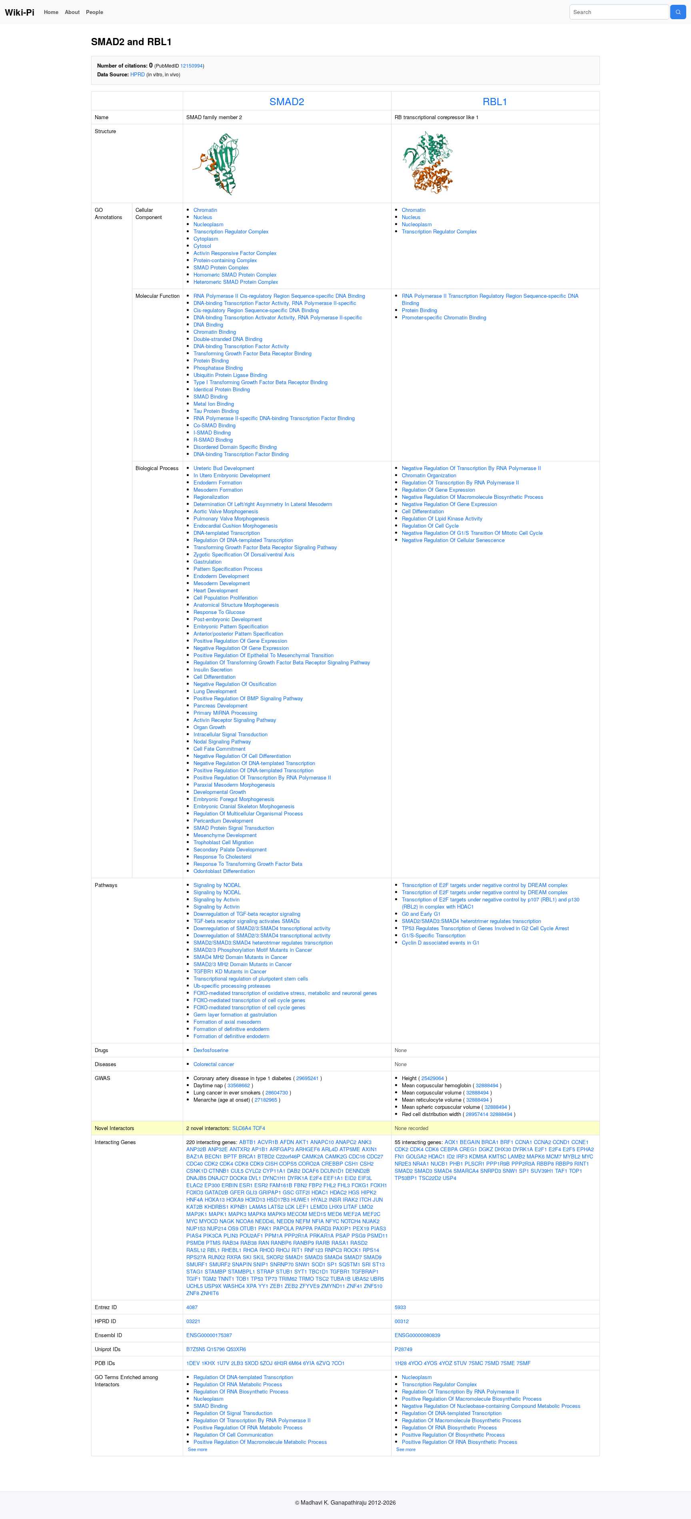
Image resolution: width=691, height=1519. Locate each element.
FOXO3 (194, 1192)
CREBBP (332, 1163)
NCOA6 (245, 1221)
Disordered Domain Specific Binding (235, 447)
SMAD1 (294, 1257)
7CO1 (338, 1363)
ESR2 (261, 1185)
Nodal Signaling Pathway (222, 741)
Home (51, 12)
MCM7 (553, 1156)
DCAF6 (310, 1170)
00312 (402, 1321)
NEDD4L (265, 1221)
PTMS (213, 1242)
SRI (366, 1264)
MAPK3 (237, 1214)
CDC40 (194, 1163)
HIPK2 (368, 1192)
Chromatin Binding (215, 331)
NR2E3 (403, 1163)
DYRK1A (298, 1178)
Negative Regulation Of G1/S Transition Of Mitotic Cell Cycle (472, 532)
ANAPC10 (322, 1142)
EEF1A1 (333, 1178)
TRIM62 (288, 1278)
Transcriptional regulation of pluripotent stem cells (251, 978)
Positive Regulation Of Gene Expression (240, 640)
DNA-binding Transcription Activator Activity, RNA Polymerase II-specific (278, 317)
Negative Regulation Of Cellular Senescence (453, 540)
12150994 (191, 65)
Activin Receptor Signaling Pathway (235, 720)
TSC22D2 (430, 1178)
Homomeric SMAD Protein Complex (235, 274)
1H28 (401, 1363)
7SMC (476, 1363)
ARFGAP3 (282, 1149)
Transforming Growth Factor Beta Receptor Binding (253, 353)
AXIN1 (369, 1149)
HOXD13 (255, 1199)
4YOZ (445, 1363)
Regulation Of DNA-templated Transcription (243, 540)
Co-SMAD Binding (215, 425)
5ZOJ (266, 1363)
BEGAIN (470, 1142)
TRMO (306, 1278)
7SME (508, 1363)
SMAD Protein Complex (221, 267)
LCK (290, 1206)
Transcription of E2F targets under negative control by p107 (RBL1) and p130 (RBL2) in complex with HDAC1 (490, 902)
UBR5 (377, 1278)
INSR (335, 1199)
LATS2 (276, 1206)
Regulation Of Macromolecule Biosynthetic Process (461, 1420)
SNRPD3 (490, 1170)
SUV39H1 (542, 1170)
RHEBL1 (232, 1250)
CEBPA (449, 1149)
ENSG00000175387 (209, 1335)
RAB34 (230, 1242)
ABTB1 (247, 1142)
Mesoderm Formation (218, 489)
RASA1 (340, 1242)
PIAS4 (194, 1235)
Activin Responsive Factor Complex (235, 253)
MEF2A (352, 1214)
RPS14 (371, 1250)
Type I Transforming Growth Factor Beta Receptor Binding (261, 382)
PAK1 (265, 1228)
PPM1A (274, 1235)
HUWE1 (300, 1199)
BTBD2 (266, 1156)
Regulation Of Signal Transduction (233, 1413)
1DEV (193, 1363)
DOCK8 (238, 1178)
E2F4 (316, 1178)
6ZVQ (323, 1363)
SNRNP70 (282, 1264)
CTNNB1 (219, 1170)
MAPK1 (218, 1214)
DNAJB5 (196, 1178)
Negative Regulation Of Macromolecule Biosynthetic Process (472, 496)
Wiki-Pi (19, 12)
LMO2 (366, 1206)
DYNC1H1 (274, 1178)
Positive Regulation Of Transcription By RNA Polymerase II (262, 777)
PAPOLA (283, 1228)
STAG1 (194, 1271)
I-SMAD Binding (212, 432)
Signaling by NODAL (217, 885)
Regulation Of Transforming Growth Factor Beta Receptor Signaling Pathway (282, 662)
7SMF (524, 1363)
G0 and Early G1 (421, 913)
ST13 (378, 1264)
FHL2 (330, 1185)
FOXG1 (360, 1185)
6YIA (309, 1363)
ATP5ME (350, 1149)
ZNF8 (192, 1293)
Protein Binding (211, 360)
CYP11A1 (274, 1170)
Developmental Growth (220, 791)
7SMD (492, 1363)
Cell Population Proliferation (226, 597)
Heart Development (216, 590)
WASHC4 (234, 1286)
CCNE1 (580, 1142)
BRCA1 (247, 1156)
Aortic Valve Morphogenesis (226, 511)
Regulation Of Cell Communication (233, 1434)
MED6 (335, 1214)
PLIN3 (231, 1235)
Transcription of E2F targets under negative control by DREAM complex (485, 885)
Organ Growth (210, 727)
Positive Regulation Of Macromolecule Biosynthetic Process (472, 1398)
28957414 (477, 1114)
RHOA (250, 1250)
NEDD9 (285, 1221)
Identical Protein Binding (222, 389)
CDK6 (432, 1149)
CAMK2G (336, 1156)
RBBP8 (545, 1163)
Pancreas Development (221, 705)
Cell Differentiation (215, 676)
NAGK (227, 1221)
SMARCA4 (466, 1170)
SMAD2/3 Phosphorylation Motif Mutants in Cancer (253, 949)
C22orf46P (288, 1156)
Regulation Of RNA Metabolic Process (238, 1384)
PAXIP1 (342, 1228)
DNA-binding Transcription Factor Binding (241, 454)
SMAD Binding (211, 396)
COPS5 (288, 1163)
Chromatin (205, 209)
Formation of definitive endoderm (232, 1029)
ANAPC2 (346, 1142)
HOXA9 (235, 1199)
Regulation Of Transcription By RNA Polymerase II (460, 482)
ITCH (365, 1199)
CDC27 (375, 1156)
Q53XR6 (236, 1349)
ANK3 (364, 1142)
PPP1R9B (498, 1163)
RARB (323, 1242)
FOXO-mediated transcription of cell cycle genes (250, 1000)
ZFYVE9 (310, 1286)
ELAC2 (194, 1185)
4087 (192, 1307)
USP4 (449, 1178)
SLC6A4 (241, 1128)
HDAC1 (320, 1192)
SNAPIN (242, 1264)
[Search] (678, 12)
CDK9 (257, 1163)
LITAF (350, 1206)
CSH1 (351, 1163)
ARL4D (330, 1149)
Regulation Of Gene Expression (438, 489)
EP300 (212, 1185)
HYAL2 (319, 1199)
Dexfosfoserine (211, 1050)
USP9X (213, 1286)
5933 (400, 1307)
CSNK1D (196, 1170)
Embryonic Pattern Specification (231, 626)
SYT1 (300, 1271)
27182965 (266, 1099)
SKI (247, 1257)
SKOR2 (275, 1257)
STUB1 (284, 1271)
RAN (263, 1242)
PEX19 (361, 1228)
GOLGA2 (416, 1156)
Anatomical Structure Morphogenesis (236, 604)
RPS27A (196, 1257)
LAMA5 (257, 1206)
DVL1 (255, 1178)
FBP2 (315, 1185)
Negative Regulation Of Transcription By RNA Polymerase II (471, 468)
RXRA (234, 1257)
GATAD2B (216, 1192)
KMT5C (497, 1156)
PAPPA (304, 1228)
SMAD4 (333, 1257)
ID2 (451, 1156)
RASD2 (358, 1242)
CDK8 (241, 1163)
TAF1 (561, 1170)
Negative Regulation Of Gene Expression (241, 648)
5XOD (251, 1363)
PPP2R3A (523, 1163)
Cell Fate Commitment (220, 748)
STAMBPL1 (241, 1271)
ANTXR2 (240, 1149)
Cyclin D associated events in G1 (440, 942)
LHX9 (335, 1206)
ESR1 (246, 1185)
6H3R (280, 1363)
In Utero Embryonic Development (232, 475)
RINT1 (581, 1163)
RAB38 (248, 1242)
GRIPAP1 (270, 1192)
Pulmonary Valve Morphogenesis (232, 518)
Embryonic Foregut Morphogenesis (234, 799)
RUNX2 (216, 1257)
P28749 (403, 1349)
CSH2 (366, 1163)
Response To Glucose (219, 612)
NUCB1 (439, 1163)
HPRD (137, 74)
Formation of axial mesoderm (227, 1021)
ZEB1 (276, 1286)
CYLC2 (253, 1170)
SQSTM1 (349, 1264)
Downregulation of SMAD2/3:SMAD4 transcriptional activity (262, 928)
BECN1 (213, 1156)
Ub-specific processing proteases (232, 985)
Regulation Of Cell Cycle (430, 525)
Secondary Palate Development (230, 849)
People (94, 12)
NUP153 (196, 1228)
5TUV (460, 1363)
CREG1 (468, 1149)
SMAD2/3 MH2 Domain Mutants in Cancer (243, 964)
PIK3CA (212, 1235)
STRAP (265, 1271)
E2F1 (541, 1149)
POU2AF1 (251, 1235)
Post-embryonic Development (228, 619)
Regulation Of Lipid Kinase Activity (442, 518)
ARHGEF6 (308, 1149)
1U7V (223, 1363)
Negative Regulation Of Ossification (235, 684)
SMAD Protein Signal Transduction (234, 827)
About (72, 12)
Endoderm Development (221, 576)
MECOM (297, 1214)
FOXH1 (378, 1185)
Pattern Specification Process (228, 568)
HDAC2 (338, 1192)
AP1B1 (260, 1149)
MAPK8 (257, 1214)
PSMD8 (195, 1242)
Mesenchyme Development (225, 835)
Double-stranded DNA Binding (228, 339)
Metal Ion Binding (214, 403)
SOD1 (319, 1264)
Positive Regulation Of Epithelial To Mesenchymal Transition (264, 655)
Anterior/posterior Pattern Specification (238, 633)
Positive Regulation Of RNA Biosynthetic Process (459, 1441)
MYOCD (208, 1221)
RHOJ (283, 1250)
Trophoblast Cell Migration (224, 842)
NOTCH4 (351, 1221)
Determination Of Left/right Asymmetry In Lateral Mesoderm (263, 504)
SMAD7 (353, 1257)
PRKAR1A (322, 1235)
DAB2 (293, 1170)
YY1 (263, 1286)
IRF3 (461, 1156)
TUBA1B (340, 1278)
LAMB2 (516, 1156)
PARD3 (322, 1228)
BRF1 (506, 1142)
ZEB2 (291, 1286)
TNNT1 (226, 1278)
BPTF (230, 1156)
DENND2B (358, 1170)
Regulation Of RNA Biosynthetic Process (241, 1391)
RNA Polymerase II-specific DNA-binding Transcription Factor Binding (274, 418)
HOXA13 (215, 1199)
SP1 (332, 1264)
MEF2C (371, 1214)
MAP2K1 (196, 1214)
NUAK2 (370, 1221)
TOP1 (575, 1170)
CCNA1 (523, 1142)
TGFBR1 (340, 1271)
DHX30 (503, 1149)
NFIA (318, 1221)
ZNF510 (373, 1286)
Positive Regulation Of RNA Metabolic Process (248, 1427)
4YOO (415, 1363)
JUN (378, 1199)
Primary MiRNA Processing (225, 712)
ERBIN (230, 1185)
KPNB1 (239, 1206)
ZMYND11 (333, 1286)
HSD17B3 (278, 1199)
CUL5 (237, 1170)
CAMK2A (313, 1156)
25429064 (432, 1078)
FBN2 (300, 1185)
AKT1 (302, 1142)
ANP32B (196, 1149)
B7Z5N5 (195, 1349)
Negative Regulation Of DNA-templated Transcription (254, 763)
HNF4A (194, 1199)
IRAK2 (350, 1199)
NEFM (303, 1221)
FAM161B (281, 1185)
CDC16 (357, 1156)
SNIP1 (260, 1264)
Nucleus (203, 217)
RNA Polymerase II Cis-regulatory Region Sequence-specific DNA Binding (279, 295)
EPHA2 (585, 1149)
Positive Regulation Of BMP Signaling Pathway (248, 698)
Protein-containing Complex (225, 260)
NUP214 (216, 1228)
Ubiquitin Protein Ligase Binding (230, 375)
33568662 (239, 1085)
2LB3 (237, 1363)
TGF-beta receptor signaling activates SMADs (247, 921)
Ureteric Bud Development (224, 468)
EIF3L (365, 1178)
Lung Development (215, 691)
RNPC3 (333, 1250)
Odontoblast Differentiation (224, 871)
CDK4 (226, 1163)
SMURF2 (219, 1264)
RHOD (267, 1250)
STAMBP (215, 1271)
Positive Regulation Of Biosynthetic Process (453, 1434)
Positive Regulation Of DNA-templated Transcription (254, 770)
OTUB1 (248, 1228)
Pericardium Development (223, 820)
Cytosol (202, 245)
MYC (192, 1221)
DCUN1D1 (332, 1170)
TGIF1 (193, 1278)
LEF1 (302, 1206)
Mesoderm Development (222, 583)
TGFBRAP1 (365, 1271)
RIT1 (297, 1250)
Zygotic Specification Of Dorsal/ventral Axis (244, 554)
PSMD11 (377, 1235)
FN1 (399, 1156)
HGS (353, 1192)
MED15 (317, 1214)
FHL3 (344, 1185)
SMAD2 (287, 101)
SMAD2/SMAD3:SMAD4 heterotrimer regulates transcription (263, 942)
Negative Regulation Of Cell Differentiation (242, 756)
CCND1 (561, 1142)
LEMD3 (319, 1206)
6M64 (295, 1363)
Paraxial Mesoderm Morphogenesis (234, 784)
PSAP (343, 1235)
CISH (271, 1163)
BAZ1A (194, 1156)
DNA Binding (208, 324)
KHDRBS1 (216, 1206)
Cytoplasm (206, 238)
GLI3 (251, 1192)
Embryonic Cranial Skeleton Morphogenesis (244, 806)
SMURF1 (197, 1264)
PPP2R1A (296, 1235)
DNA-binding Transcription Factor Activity (241, 346)
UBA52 (360, 1278)
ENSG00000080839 (417, 1335)
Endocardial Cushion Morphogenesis (236, 525)
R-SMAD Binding (213, 439)
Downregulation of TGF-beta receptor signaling (247, 913)
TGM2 (209, 1278)
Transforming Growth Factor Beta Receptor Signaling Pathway (265, 547)
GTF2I (303, 1192)
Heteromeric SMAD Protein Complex (236, 281)
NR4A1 (421, 1163)
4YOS (430, 1363)
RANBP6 (281, 1242)
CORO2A (309, 1163)
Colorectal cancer (214, 1064)
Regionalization (211, 496)
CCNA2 (542, 1142)
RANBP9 (303, 1242)
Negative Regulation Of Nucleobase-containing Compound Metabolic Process (491, 1405)
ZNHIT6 (210, 1293)
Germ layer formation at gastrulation (235, 1014)
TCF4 (259, 1128)
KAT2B (194, 1206)
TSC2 (322, 1278)
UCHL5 (194, 1286)
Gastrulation (208, 561)
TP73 (271, 1278)
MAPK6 (536, 1156)
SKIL (259, 1257)
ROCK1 (352, 1250)
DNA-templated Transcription (227, 532)
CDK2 (211, 1163)
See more (197, 1449)
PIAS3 (378, 1228)
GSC (288, 1192)
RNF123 (313, 1250)
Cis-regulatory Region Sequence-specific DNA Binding (256, 310)
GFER (237, 1192)
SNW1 (302, 1264)
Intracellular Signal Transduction (231, 734)
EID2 (350, 1178)
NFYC (332, 1221)
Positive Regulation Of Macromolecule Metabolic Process (260, 1441)
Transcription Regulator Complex (231, 231)
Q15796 (216, 1349)
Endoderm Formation (218, 482)
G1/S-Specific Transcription (433, 935)
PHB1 (456, 1163)
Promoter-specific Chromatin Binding (444, 317)
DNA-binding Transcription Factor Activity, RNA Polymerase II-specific (275, 303)
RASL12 (196, 1250)
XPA (251, 1286)
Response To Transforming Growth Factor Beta (248, 863)
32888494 (487, 1085)
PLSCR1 (475, 1163)
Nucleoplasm (209, 224)
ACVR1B (268, 1142)
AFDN (287, 1142)
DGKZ (486, 1149)
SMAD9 (372, 1257)
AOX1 (451, 1142)
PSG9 (358, 1235)
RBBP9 (564, 1163)
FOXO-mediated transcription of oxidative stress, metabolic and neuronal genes (285, 993)
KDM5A (478, 1156)
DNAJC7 (218, 1178)
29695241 (307, 1078)
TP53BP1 (406, 1178)
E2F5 (569, 1149)
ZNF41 (354, 1286)
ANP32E (218, 1149)
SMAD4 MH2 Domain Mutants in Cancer (240, 957)
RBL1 (495, 101)
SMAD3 (314, 1257)
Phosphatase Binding (218, 367)
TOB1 (242, 1278)
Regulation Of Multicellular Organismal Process (248, 813)
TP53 (257, 1278)
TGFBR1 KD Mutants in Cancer (230, 971)
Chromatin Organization (429, 475)
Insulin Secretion (213, 669)
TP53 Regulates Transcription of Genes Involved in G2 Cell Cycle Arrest (485, 928)
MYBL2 (571, 1156)
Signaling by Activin (217, 899)
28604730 (277, 1092)
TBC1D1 (318, 1271)
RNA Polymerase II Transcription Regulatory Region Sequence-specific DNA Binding (490, 299)
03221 (193, 1321)
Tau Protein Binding (216, 411)
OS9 (233, 1228)
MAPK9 (277, 1214)
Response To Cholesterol (223, 856)
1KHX (208, 1363)
